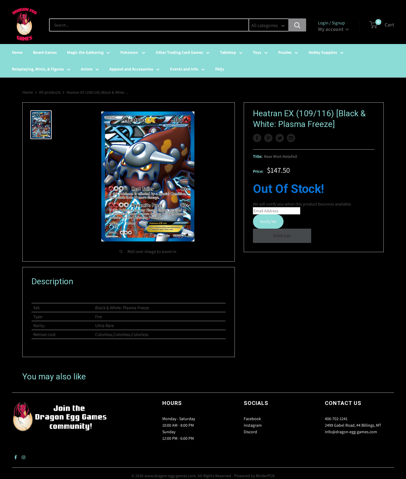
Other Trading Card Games (179, 52)
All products (50, 92)
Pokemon (129, 52)
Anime (86, 69)
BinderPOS (265, 475)
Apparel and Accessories (131, 69)
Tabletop (228, 52)
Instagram (253, 425)
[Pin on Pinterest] (268, 138)
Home (17, 52)
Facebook (252, 418)
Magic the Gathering (85, 52)
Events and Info (184, 69)
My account (331, 29)
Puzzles (285, 52)
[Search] (297, 25)
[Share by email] (291, 138)
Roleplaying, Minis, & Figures (38, 69)
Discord (250, 431)
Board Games (45, 52)
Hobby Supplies (323, 52)
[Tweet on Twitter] (280, 138)
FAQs (219, 69)
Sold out (282, 236)
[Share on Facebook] (257, 138)
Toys (257, 52)
